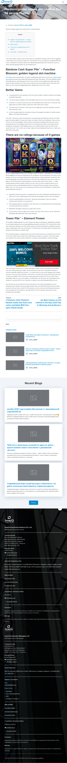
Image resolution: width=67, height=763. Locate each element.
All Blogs (33, 502)
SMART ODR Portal (10, 567)
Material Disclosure (14, 569)
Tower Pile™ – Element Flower (18, 52)
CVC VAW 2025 (50, 567)
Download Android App (11, 582)
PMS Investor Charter (22, 671)
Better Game (14, 44)
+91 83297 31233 (11, 731)
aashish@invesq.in (11, 659)
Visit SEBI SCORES (10, 578)
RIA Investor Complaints (39, 564)
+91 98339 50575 (11, 555)
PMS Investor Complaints (36, 671)
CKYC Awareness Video (38, 567)
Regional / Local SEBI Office (24, 564)
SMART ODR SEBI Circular (23, 567)
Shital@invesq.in (10, 598)
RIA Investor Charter (10, 564)
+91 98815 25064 (11, 662)
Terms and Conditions (37, 758)
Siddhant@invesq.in (11, 553)
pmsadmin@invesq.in (10, 685)
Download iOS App (10, 585)
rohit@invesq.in (10, 727)
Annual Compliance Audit (54, 564)
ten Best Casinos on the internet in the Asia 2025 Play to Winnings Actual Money (48, 302)
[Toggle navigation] (63, 2)
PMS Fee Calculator (10, 671)
